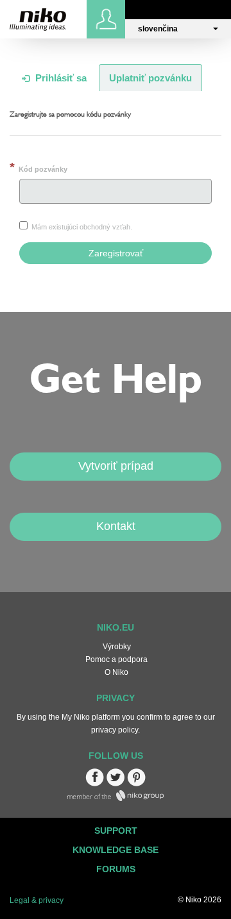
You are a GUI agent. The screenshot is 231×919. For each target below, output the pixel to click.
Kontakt (115, 526)
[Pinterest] (136, 783)
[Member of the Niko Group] (115, 798)
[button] (178, 28)
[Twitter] (115, 783)
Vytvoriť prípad (115, 466)
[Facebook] (94, 783)
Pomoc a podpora (116, 659)
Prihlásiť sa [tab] (60, 77)
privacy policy (114, 729)
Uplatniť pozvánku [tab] (150, 77)
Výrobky (117, 646)
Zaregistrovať (116, 253)
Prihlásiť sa (108, 19)
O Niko (116, 672)
